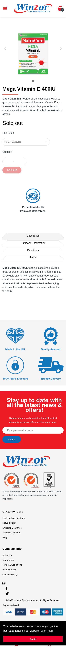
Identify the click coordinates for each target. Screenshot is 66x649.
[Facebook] (7, 588)
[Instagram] (3, 583)
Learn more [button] (47, 630)
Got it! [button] (33, 639)
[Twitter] (7, 593)
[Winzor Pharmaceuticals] (33, 8)
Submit (11, 439)
